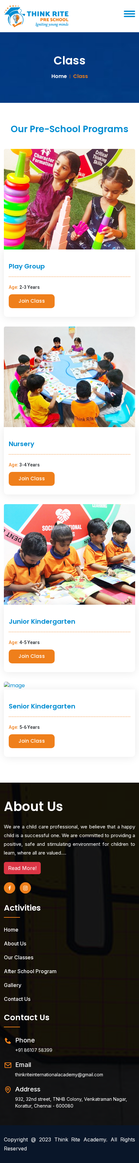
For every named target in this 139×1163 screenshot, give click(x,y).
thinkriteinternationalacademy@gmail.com (59, 1074)
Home (59, 76)
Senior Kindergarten (42, 706)
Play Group (27, 266)
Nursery (21, 443)
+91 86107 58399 (33, 1050)
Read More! (22, 868)
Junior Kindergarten (42, 621)
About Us (33, 806)
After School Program (30, 971)
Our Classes (18, 957)
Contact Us (17, 999)
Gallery (12, 985)
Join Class (31, 301)
